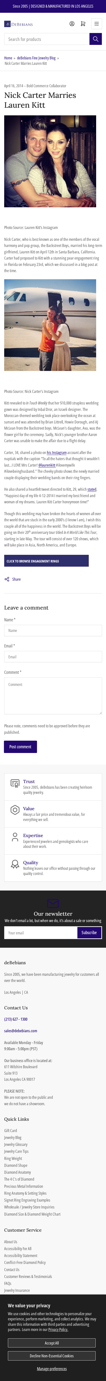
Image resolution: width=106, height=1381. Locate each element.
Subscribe (89, 932)
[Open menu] (96, 23)
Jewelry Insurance (17, 1290)
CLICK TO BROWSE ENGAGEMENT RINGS (33, 561)
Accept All (52, 1343)
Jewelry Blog (12, 1137)
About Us (10, 1241)
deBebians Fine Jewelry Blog (36, 58)
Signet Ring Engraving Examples (27, 1200)
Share (16, 579)
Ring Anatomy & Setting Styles (25, 1193)
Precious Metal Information (23, 1186)
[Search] (96, 39)
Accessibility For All (17, 1248)
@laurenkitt (47, 465)
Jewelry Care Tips (16, 1151)
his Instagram (57, 452)
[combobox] (53, 39)
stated (92, 489)
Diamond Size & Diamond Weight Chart (32, 1214)
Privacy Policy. (58, 1329)
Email (9, 646)
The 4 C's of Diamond (19, 1179)
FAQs (7, 1283)
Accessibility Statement (20, 1255)
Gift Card (10, 1130)
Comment (12, 672)
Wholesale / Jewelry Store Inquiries (29, 1207)
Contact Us (11, 1269)
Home (8, 58)
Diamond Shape (15, 1165)
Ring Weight (13, 1158)
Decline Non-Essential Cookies (52, 1356)
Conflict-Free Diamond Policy (25, 1262)
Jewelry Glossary (15, 1144)
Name (10, 620)
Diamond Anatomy (17, 1172)
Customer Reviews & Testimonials (28, 1276)
